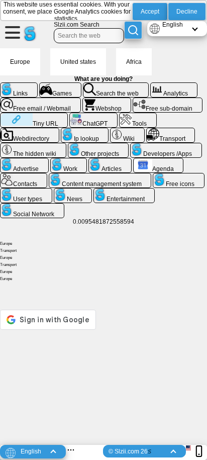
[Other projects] (98, 146)
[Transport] (170, 131)
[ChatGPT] (93, 116)
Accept (150, 11)
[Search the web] (116, 86)
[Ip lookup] (85, 131)
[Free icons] (178, 176)
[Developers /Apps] (166, 146)
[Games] (60, 86)
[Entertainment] (124, 192)
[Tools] (138, 116)
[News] (73, 192)
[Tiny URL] (34, 116)
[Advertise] (24, 161)
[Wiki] (127, 131)
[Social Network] (32, 207)
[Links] (19, 86)
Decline (186, 11)
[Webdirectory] (29, 131)
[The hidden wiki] (33, 146)
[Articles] (110, 161)
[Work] (68, 161)
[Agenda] (158, 161)
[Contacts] (23, 176)
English (172, 24)
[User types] (26, 192)
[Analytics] (174, 86)
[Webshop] (107, 101)
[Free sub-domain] (167, 101)
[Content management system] (100, 176)
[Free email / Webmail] (40, 101)
